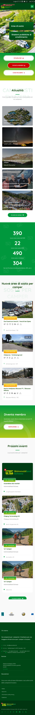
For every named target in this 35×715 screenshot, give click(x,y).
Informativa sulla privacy (8, 694)
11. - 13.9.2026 (9, 480)
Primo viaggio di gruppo (11, 202)
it (34, 1)
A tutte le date (16, 598)
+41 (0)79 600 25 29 (24, 651)
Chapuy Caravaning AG (12, 516)
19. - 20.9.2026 (10, 545)
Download (18, 58)
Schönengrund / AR (12, 364)
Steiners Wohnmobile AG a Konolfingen (16, 183)
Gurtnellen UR (10, 557)
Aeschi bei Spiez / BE (12, 330)
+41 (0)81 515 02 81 (13, 651)
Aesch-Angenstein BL (12, 524)
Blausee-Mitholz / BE (12, 397)
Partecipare (12, 427)
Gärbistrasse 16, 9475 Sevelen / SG (16, 648)
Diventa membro (18, 65)
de (30, 1)
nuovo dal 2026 (10, 318)
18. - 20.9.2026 (10, 513)
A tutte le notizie (16, 215)
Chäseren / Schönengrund (13, 355)
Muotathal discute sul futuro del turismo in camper (17, 161)
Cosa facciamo (18, 73)
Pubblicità (4, 697)
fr (32, 1)
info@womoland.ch (12, 645)
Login (15, 1)
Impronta (4, 691)
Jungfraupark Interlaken (13, 492)
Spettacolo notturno (10, 141)
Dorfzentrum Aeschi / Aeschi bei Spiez (17, 321)
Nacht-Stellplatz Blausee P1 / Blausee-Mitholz (17, 389)
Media (3, 688)
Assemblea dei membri (12, 483)
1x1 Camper (8, 549)
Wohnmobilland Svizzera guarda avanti (12, 666)
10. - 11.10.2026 (10, 578)
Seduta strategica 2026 (11, 120)
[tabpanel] (17, 26)
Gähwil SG (9, 590)
